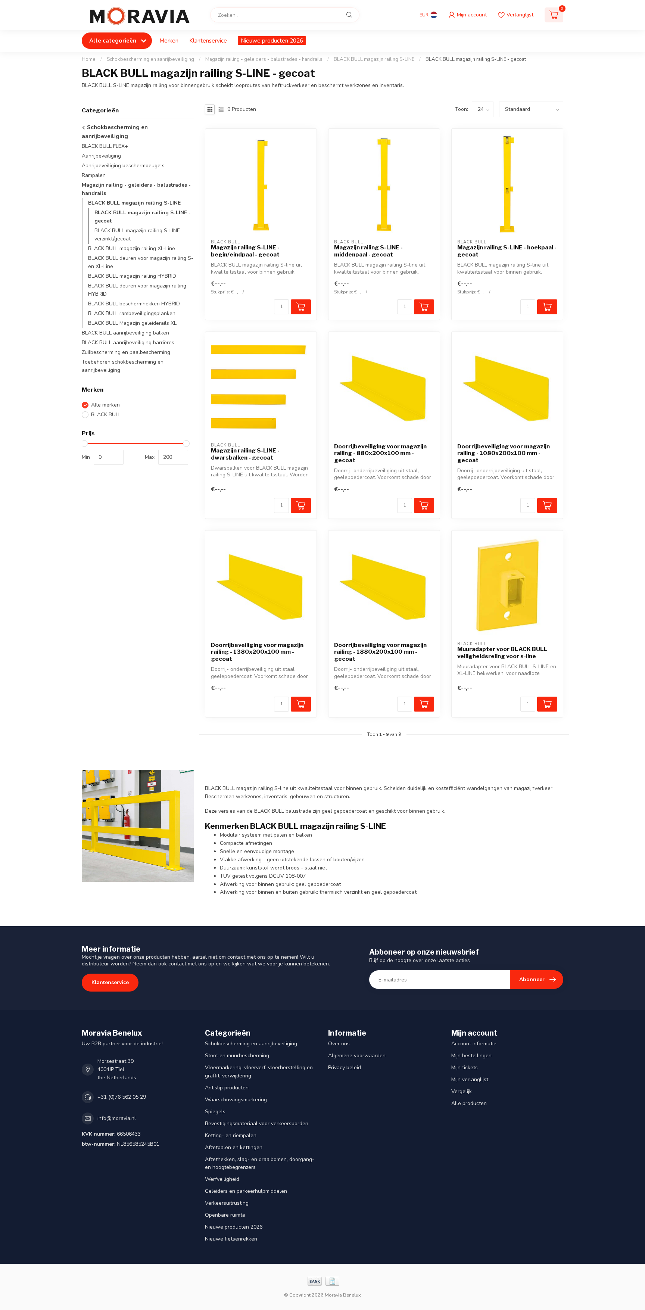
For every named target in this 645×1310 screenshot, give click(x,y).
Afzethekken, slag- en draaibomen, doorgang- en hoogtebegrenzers (259, 1163)
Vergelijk (461, 1091)
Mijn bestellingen (471, 1055)
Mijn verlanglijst (469, 1079)
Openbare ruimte (225, 1215)
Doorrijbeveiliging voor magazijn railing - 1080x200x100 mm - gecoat (503, 453)
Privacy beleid (344, 1067)
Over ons (339, 1043)
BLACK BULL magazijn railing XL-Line (131, 248)
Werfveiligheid (222, 1179)
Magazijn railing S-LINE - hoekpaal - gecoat (507, 251)
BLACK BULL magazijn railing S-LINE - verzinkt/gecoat (139, 234)
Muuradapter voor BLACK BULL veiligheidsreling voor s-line (502, 652)
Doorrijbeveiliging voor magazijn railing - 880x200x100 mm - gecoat (380, 453)
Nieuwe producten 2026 (272, 40)
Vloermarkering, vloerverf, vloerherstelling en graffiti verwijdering (259, 1071)
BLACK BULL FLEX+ (105, 146)
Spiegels (215, 1111)
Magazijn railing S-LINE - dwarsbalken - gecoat (245, 454)
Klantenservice (208, 40)
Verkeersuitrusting (227, 1203)
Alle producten (469, 1103)
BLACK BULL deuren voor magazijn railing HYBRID (137, 290)
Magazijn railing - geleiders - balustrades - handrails (263, 59)
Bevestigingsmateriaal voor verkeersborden (256, 1123)
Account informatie (473, 1043)
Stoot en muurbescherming (237, 1055)
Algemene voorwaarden (357, 1055)
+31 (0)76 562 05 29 (121, 1097)
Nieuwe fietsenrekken (231, 1238)
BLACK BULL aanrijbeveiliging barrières (128, 342)
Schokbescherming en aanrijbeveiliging (150, 59)
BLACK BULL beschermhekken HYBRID (134, 303)
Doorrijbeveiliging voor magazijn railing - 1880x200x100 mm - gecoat (380, 652)
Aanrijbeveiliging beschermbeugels (123, 165)
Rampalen (94, 175)
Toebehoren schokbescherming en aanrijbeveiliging (122, 366)
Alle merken (105, 405)
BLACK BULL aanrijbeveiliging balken (125, 332)
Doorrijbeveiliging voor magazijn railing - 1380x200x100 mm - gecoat (257, 652)
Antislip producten (227, 1087)
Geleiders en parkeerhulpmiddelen (246, 1191)
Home (89, 59)
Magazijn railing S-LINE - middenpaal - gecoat (368, 251)
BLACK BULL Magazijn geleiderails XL (132, 323)
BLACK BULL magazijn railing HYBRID (132, 276)
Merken (168, 40)
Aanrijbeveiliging (101, 155)
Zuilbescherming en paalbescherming (126, 352)
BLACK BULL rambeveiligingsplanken (131, 313)
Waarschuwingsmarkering (236, 1099)
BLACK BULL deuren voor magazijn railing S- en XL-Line (140, 262)
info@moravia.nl (116, 1118)
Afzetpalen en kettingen (233, 1147)
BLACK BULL (106, 414)
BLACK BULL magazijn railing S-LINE (374, 59)
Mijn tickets (464, 1067)
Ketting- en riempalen (230, 1135)
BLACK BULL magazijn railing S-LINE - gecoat (476, 59)
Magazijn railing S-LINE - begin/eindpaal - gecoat (245, 251)
